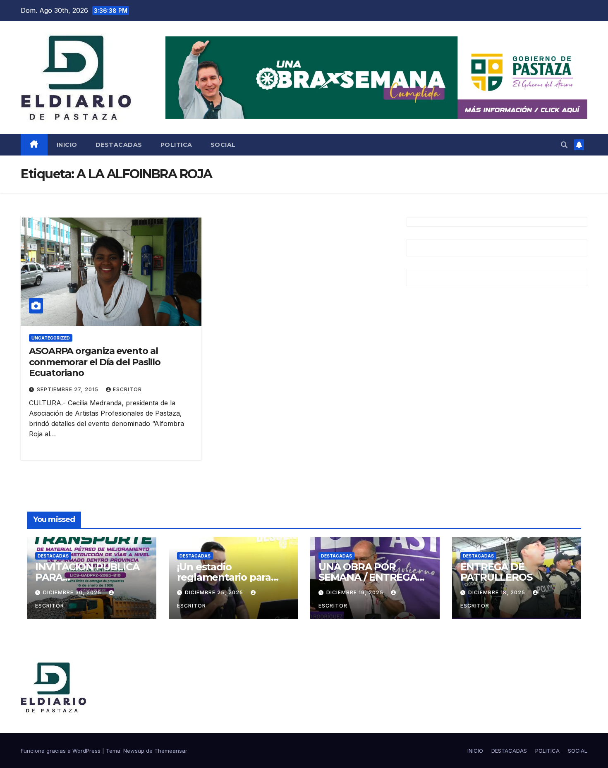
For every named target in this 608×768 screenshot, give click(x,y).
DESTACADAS (119, 144)
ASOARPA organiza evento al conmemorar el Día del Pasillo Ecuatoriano (94, 361)
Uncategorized (50, 337)
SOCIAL (223, 144)
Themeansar (170, 750)
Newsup (133, 750)
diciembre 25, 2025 (215, 592)
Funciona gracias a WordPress (61, 750)
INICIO (67, 144)
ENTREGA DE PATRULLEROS (496, 572)
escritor (127, 389)
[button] (564, 145)
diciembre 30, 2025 (73, 592)
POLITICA (176, 144)
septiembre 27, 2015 (68, 389)
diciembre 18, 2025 (497, 592)
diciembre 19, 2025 (355, 592)
